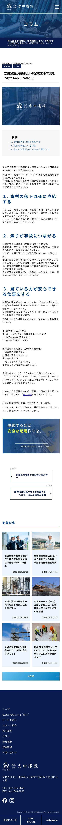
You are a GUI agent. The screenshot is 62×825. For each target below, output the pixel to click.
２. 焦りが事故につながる (23, 145)
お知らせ (7, 66)
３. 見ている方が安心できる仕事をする (30, 149)
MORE (31, 676)
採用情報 (7, 747)
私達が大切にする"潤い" (15, 714)
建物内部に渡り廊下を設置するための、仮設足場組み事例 (30, 493)
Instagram (52, 820)
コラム (17, 66)
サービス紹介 (9, 720)
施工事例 (27, 394)
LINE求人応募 (30, 820)
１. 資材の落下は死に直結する (25, 141)
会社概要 (7, 741)
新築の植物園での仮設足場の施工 (32, 476)
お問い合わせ (10, 820)
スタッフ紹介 (9, 725)
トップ (6, 709)
